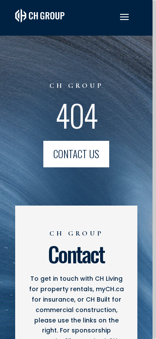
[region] (78, 169)
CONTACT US (76, 153)
